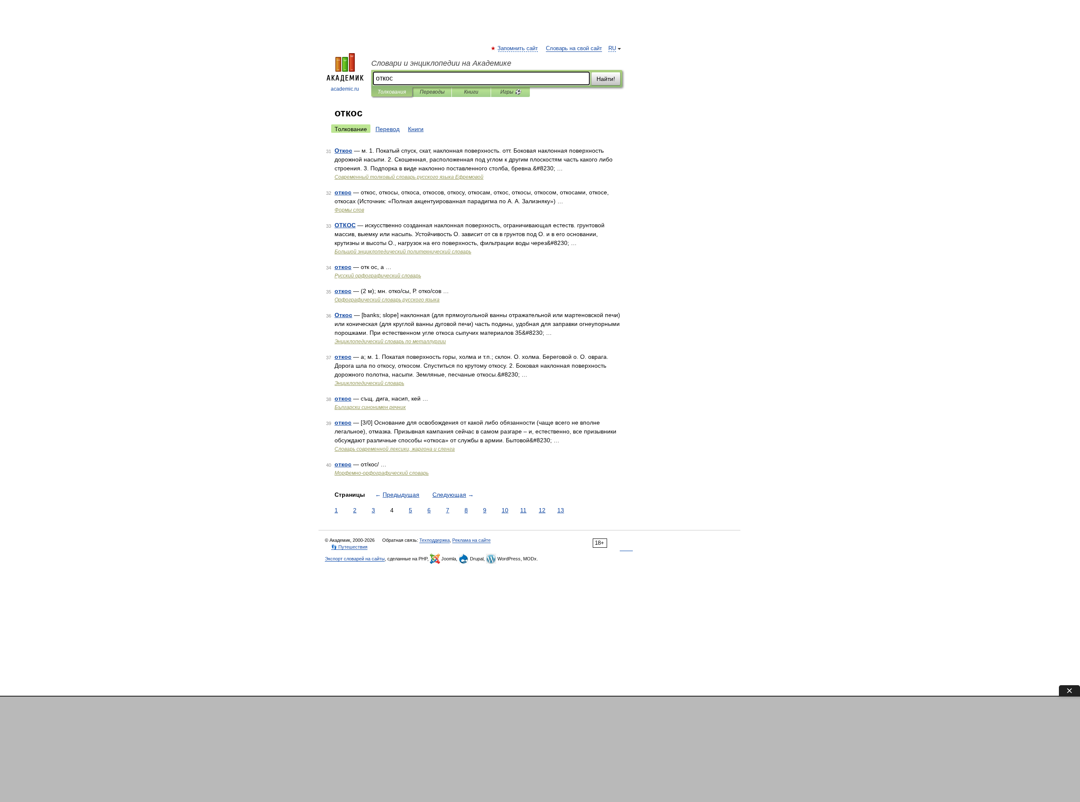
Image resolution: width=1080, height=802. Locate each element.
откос (343, 192)
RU (612, 48)
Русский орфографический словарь (378, 276)
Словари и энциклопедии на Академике (441, 63)
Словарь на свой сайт (574, 48)
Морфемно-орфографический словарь (382, 473)
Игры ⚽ (510, 92)
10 (505, 510)
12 (542, 510)
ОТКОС (345, 225)
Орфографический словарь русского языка (387, 300)
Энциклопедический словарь (369, 383)
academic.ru (345, 89)
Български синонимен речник (370, 407)
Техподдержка (434, 540)
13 (560, 510)
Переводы (432, 92)
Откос (343, 150)
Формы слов (349, 210)
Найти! (606, 78)
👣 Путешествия (349, 546)
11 (523, 510)
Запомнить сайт (518, 48)
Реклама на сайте (471, 540)
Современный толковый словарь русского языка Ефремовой (409, 177)
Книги (471, 92)
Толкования (392, 92)
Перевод (387, 129)
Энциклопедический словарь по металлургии (390, 341)
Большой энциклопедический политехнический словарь (403, 252)
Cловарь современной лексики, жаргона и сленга (395, 449)
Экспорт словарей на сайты (355, 558)
